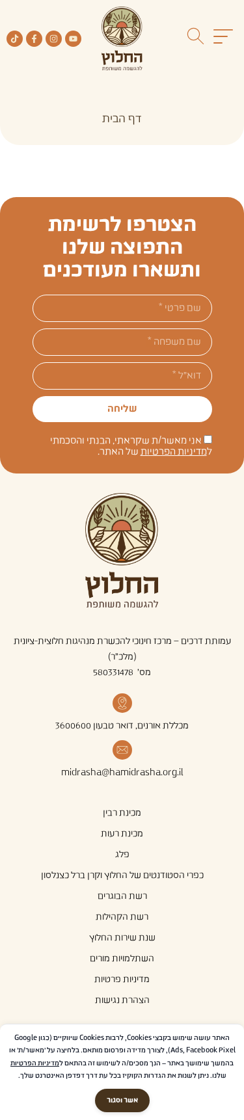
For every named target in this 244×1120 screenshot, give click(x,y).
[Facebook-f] (34, 39)
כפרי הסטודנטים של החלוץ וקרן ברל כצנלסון (122, 875)
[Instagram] (54, 39)
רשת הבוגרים (122, 896)
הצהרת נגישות (122, 1000)
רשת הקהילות (122, 917)
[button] (222, 38)
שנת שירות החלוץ (122, 938)
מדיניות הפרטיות (174, 451)
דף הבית (122, 119)
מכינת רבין (122, 813)
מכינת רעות (122, 834)
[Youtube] (73, 39)
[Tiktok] (15, 39)
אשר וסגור (122, 1100)
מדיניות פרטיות (122, 979)
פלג (122, 854)
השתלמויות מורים (122, 958)
